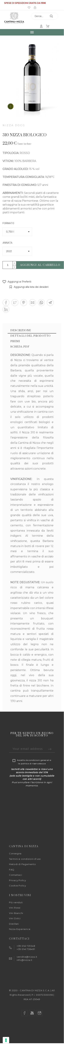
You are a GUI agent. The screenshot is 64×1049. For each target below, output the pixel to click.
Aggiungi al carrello (40, 265)
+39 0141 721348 (26, 946)
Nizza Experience (19, 929)
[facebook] (24, 1013)
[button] (17, 281)
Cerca (54, 16)
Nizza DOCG (14, 125)
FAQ (11, 869)
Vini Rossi (14, 907)
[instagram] (39, 1013)
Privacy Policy (17, 880)
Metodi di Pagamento (22, 864)
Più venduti (16, 902)
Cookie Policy (17, 885)
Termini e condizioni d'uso (25, 859)
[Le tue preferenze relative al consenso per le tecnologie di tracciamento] (6, 1040)
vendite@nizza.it (27, 956)
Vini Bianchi (16, 913)
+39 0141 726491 (26, 949)
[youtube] (32, 1013)
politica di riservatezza (33, 763)
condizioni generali (38, 760)
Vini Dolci (15, 918)
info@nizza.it (24, 960)
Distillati (14, 923)
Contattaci (15, 875)
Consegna (15, 853)
